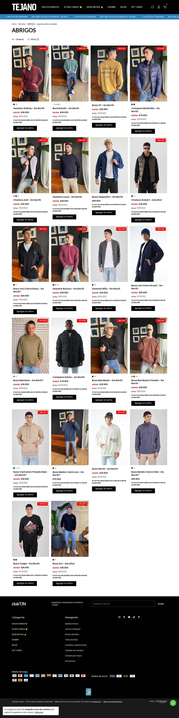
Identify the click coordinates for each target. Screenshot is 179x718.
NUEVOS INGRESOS (50, 7)
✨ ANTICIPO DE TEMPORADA (57, 17)
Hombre (22, 24)
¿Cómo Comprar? (73, 629)
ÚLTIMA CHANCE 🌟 (73, 7)
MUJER (123, 7)
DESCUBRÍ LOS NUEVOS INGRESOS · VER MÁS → (23, 17)
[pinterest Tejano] (139, 617)
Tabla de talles (71, 640)
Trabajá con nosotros (74, 650)
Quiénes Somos (71, 624)
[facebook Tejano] (124, 617)
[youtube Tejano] (129, 617)
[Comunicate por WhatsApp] (173, 703)
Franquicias (70, 661)
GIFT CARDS (136, 7)
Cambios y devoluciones (76, 645)
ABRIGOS (31, 24)
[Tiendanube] (158, 702)
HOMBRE (112, 7)
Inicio (14, 24)
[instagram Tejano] (119, 617)
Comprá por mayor (73, 655)
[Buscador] (152, 7)
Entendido (39, 712)
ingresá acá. (96, 702)
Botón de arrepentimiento (113, 702)
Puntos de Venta (72, 634)
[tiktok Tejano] (134, 617)
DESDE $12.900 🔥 (95, 7)
